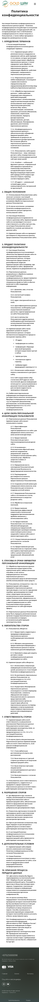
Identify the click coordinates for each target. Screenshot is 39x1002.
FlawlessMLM (12, 992)
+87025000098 (10, 955)
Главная (4, 974)
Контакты (30, 974)
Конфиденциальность (14, 1000)
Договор (28, 1000)
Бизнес (17, 974)
